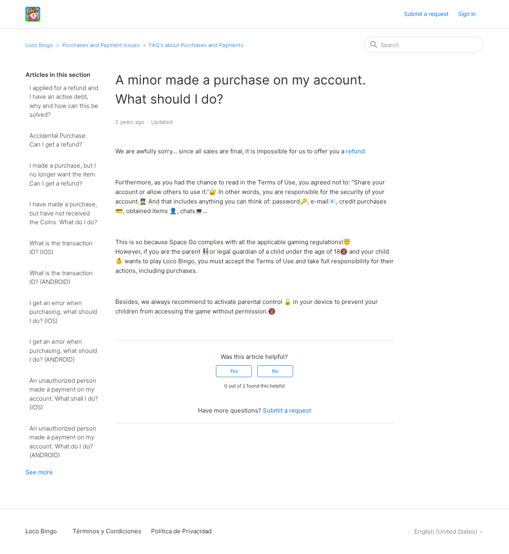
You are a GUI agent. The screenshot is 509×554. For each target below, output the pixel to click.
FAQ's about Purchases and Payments (196, 45)
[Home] (32, 14)
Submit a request (426, 13)
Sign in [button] (467, 13)
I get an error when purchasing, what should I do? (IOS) (63, 312)
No (275, 371)
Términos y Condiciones (107, 531)
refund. (356, 151)
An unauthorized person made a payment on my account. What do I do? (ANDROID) (62, 442)
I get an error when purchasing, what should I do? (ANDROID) (63, 350)
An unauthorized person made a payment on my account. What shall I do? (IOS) (63, 394)
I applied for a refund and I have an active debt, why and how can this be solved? (63, 101)
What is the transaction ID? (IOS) (61, 247)
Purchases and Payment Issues (101, 45)
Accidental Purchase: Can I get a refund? (58, 140)
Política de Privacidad (181, 531)
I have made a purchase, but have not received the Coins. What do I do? (63, 213)
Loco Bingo (39, 45)
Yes (234, 371)
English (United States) (446, 531)
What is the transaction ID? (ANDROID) (61, 277)
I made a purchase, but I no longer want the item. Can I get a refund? (63, 174)
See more (39, 472)
